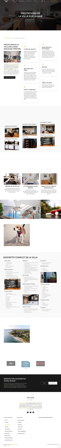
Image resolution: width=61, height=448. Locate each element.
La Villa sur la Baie (22, 403)
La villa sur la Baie (6, 38)
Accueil (6, 420)
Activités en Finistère (8, 431)
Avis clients (20, 424)
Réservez (14, 384)
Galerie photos (7, 429)
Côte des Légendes (35, 405)
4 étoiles (12, 383)
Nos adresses (7, 433)
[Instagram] (44, 1)
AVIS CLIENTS (29, 1)
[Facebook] (42, 1)
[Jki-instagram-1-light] (30, 412)
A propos (35, 1)
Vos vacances (21, 1)
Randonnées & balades (9, 437)
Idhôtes (11, 444)
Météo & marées (7, 435)
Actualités (19, 422)
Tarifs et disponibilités (21, 431)
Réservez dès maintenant (25, 408)
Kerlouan (21, 383)
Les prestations (7, 424)
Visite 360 (6, 426)
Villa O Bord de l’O (9, 445)
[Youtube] (33, 412)
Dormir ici (14, 1)
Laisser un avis (20, 426)
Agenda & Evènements (9, 440)
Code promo (20, 429)
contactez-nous (6, 386)
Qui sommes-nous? (21, 420)
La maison (6, 422)
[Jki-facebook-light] (28, 412)
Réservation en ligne (21, 433)
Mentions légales (15, 444)
